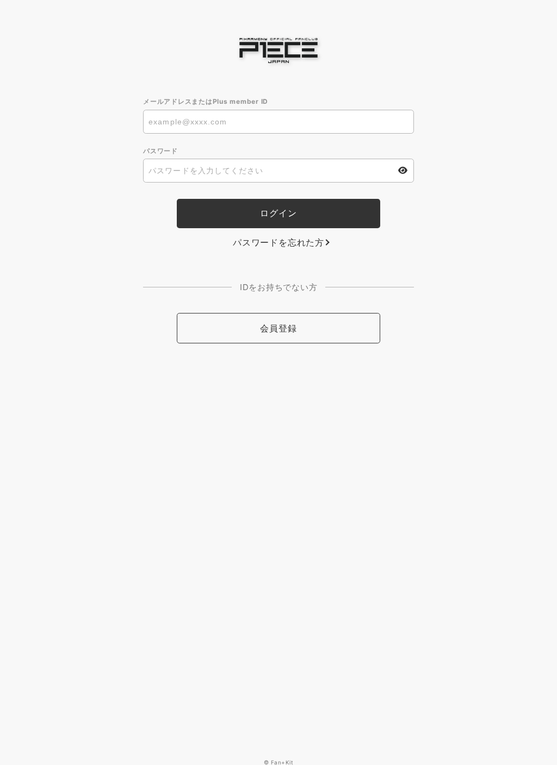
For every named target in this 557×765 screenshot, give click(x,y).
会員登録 (278, 328)
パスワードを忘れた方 (278, 242)
